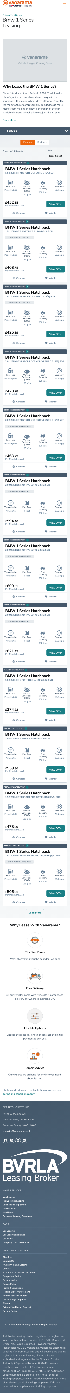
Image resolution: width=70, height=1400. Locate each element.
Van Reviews (9, 1208)
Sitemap (7, 1303)
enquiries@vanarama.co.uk (16, 1131)
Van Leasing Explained (14, 1204)
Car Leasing (9, 1231)
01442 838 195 (18, 1113)
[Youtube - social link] (24, 1140)
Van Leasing (9, 1197)
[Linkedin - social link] (18, 1140)
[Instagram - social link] (11, 1140)
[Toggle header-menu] (65, 4)
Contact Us (8, 1261)
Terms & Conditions (13, 1288)
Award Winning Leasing (15, 1264)
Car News (8, 1238)
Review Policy (10, 1311)
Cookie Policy (9, 1284)
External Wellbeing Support (17, 1307)
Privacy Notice (10, 1280)
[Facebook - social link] (5, 1140)
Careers (7, 1268)
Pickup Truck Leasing (13, 1200)
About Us (7, 1257)
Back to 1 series (13, 15)
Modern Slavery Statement (16, 1291)
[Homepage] (17, 4)
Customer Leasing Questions (17, 1216)
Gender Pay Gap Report (15, 1295)
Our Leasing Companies (15, 1299)
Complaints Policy (12, 1276)
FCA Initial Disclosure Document (19, 1272)
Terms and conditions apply (19, 1093)
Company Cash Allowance (16, 1242)
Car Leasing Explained (14, 1234)
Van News (8, 1212)
